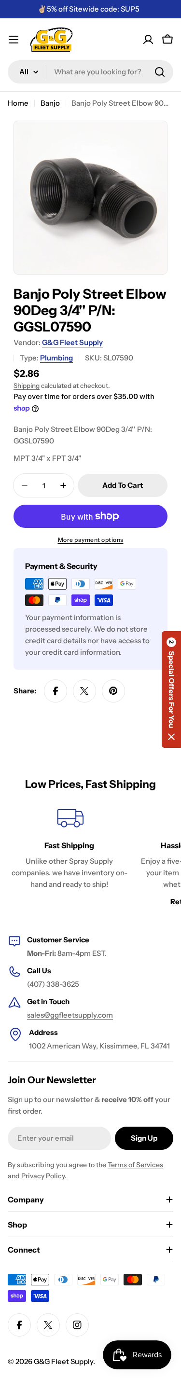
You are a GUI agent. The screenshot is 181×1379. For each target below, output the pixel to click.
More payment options (91, 539)
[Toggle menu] (13, 39)
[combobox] (90, 71)
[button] (171, 689)
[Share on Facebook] (55, 691)
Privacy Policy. (44, 1176)
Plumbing (56, 357)
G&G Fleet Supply (72, 342)
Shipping (27, 385)
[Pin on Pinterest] (113, 691)
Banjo (50, 103)
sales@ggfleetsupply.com (70, 1015)
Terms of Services (135, 1164)
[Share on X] (84, 691)
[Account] (148, 39)
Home (18, 103)
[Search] (160, 72)
